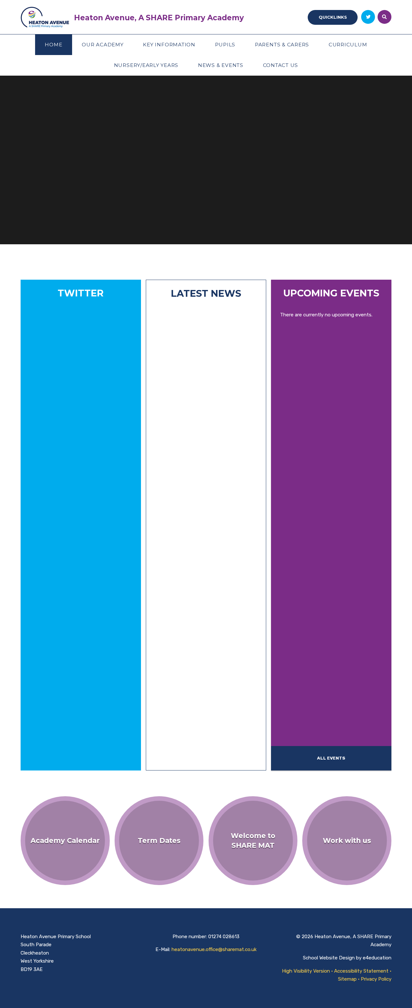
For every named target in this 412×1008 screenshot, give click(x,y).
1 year (51, 762)
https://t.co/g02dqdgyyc (65, 417)
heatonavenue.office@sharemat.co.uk (214, 949)
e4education (377, 958)
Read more (176, 758)
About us (41, 213)
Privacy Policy (376, 979)
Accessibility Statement (361, 971)
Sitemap (347, 979)
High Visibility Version (306, 971)
